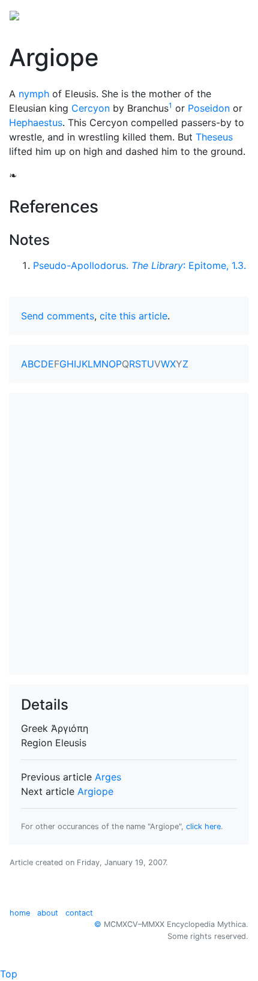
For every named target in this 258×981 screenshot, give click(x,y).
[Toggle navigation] (231, 14)
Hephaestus (35, 122)
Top (8, 974)
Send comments (57, 316)
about (47, 912)
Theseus (214, 137)
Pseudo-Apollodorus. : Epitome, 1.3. (139, 265)
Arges (108, 777)
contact (79, 912)
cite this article (133, 316)
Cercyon (90, 108)
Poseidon (209, 108)
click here (203, 826)
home (20, 912)
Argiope (95, 791)
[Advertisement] (129, 534)
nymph (34, 94)
